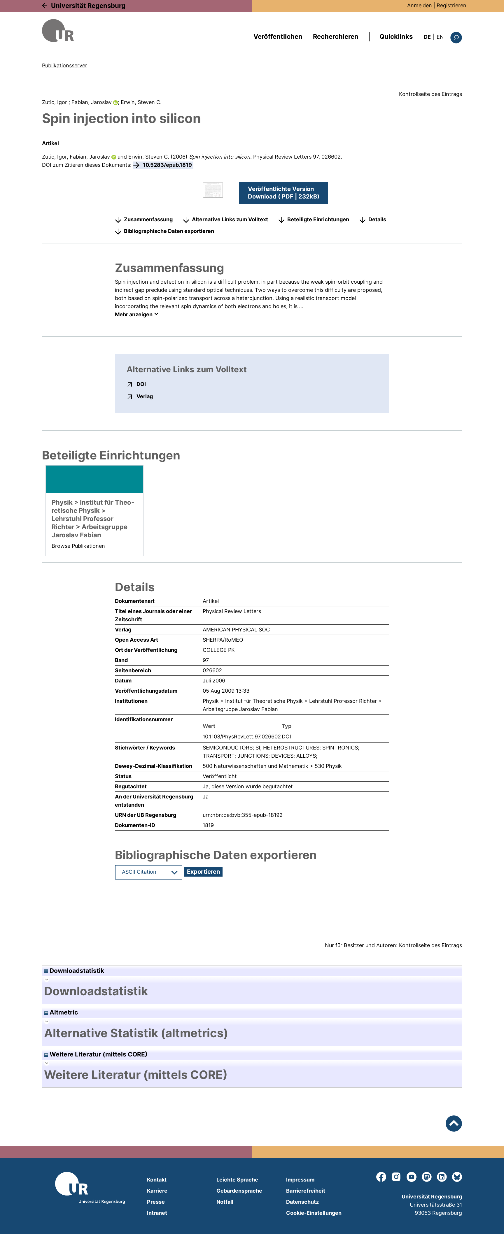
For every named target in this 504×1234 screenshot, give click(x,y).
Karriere (157, 1191)
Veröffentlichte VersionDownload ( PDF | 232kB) (283, 192)
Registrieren (451, 5)
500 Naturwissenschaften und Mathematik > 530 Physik (272, 766)
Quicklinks (396, 36)
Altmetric (63, 1012)
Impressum (300, 1180)
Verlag (144, 396)
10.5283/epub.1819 (167, 165)
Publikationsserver (64, 65)
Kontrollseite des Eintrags (430, 94)
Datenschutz (302, 1202)
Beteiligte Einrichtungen (318, 219)
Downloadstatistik (76, 970)
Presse (156, 1202)
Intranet (157, 1213)
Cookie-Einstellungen (314, 1213)
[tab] (252, 991)
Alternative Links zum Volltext (230, 219)
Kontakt (157, 1180)
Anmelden (419, 5)
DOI (141, 384)
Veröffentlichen (277, 36)
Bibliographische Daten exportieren (169, 231)
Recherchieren (335, 36)
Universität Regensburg (88, 5)
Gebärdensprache (239, 1191)
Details (377, 219)
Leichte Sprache (237, 1180)
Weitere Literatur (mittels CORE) (98, 1054)
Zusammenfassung (148, 219)
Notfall (224, 1202)
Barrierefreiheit (305, 1191)
